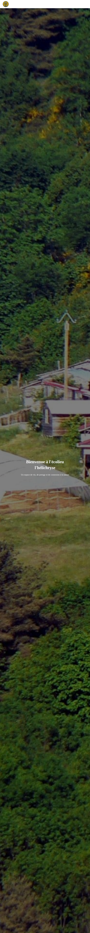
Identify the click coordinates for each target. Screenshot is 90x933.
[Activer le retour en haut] (85, 928)
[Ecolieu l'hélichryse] (6, 4)
